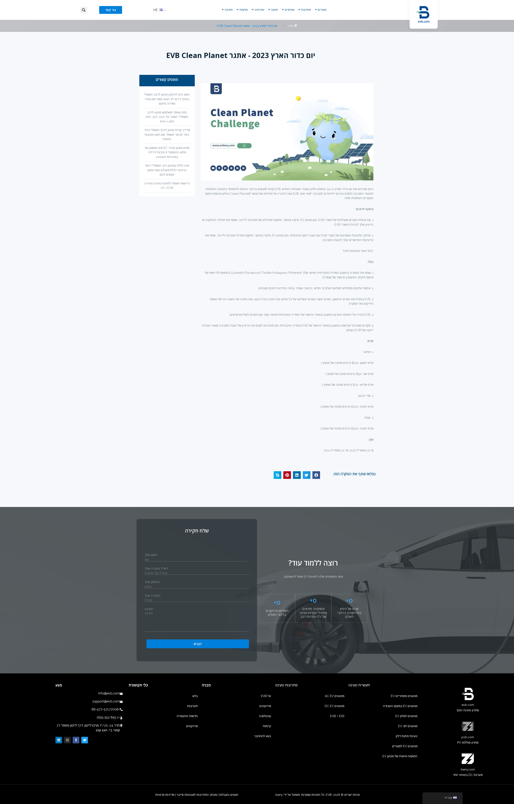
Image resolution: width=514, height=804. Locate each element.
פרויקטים (265, 706)
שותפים (289, 9)
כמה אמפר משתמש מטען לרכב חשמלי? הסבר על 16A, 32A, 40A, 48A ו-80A (167, 117)
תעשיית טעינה (359, 685)
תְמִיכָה (229, 9)
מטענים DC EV (334, 706)
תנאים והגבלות (228, 795)
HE (155, 10)
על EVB (266, 696)
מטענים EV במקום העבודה (400, 706)
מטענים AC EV (334, 696)
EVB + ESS (337, 716)
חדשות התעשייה (187, 716)
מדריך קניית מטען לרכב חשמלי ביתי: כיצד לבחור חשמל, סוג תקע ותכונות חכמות (167, 134)
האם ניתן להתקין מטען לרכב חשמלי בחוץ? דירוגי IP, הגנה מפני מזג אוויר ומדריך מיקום (167, 99)
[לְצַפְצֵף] (84, 740)
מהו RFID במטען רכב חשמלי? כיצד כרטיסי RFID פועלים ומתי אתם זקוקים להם (167, 170)
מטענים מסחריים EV (404, 696)
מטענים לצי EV (407, 726)
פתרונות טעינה (286, 685)
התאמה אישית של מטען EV (399, 756)
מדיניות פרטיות (164, 795)
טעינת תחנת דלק (406, 736)
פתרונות (306, 9)
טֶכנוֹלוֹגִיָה (265, 716)
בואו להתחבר (262, 736)
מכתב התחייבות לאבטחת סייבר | (196, 795)
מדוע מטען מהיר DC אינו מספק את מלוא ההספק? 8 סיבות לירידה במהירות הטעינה (167, 152)
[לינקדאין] (58, 740)
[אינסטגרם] (67, 740)
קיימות (267, 726)
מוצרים (322, 9)
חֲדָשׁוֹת (244, 9)
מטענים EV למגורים (404, 746)
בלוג (195, 696)
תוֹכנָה (274, 9)
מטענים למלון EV (406, 716)
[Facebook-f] (76, 740)
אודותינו (259, 9)
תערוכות (192, 706)
